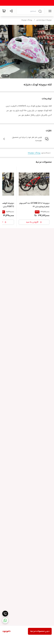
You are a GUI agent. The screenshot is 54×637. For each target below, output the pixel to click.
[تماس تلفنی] (5, 613)
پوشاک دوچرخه (26, 20)
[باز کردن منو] (49, 11)
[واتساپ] (5, 620)
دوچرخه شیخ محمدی (44, 20)
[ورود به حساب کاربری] (11, 11)
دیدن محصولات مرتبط (39, 631)
